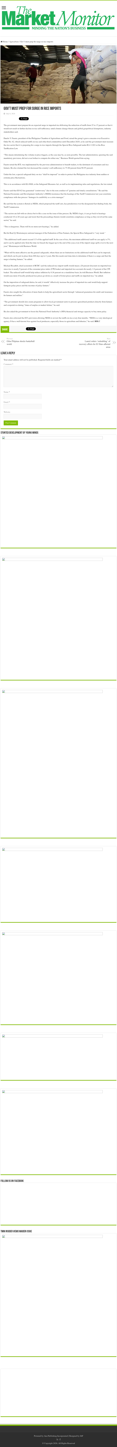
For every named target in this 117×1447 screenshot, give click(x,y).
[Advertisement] (58, 1392)
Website (7, 412)
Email (7, 401)
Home (5, 41)
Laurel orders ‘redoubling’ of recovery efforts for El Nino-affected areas (94, 342)
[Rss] (57, 1439)
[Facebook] (60, 1439)
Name (7, 391)
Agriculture (14, 41)
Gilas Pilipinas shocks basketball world (21, 341)
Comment (8, 364)
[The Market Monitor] (58, 18)
